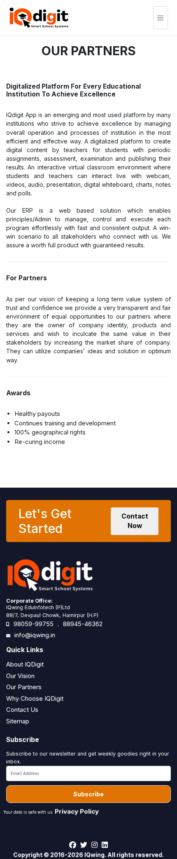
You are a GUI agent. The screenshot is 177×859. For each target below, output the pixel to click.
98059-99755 (34, 624)
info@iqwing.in (34, 635)
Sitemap (17, 721)
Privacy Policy (77, 811)
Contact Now (134, 521)
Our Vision (20, 676)
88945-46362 (82, 624)
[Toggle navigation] (160, 17)
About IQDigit (25, 664)
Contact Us (22, 709)
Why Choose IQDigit (34, 698)
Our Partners (24, 687)
